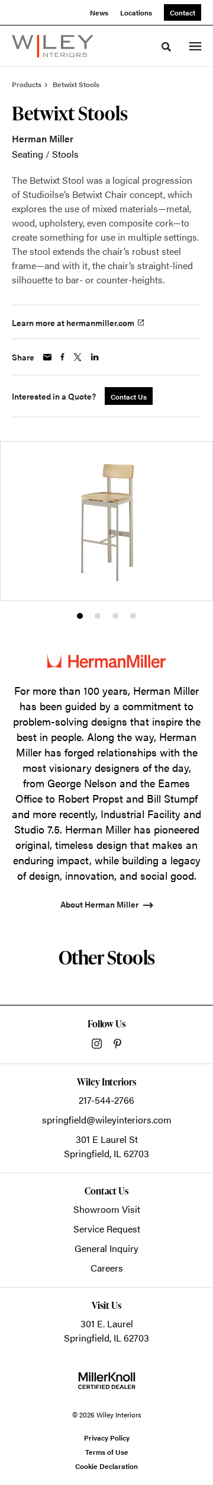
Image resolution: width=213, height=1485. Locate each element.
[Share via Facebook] (62, 356)
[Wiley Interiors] (52, 46)
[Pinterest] (117, 1044)
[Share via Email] (47, 357)
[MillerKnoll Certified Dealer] (107, 1381)
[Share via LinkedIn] (95, 356)
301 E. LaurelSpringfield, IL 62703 (106, 1331)
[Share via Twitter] (77, 357)
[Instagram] (97, 1044)
